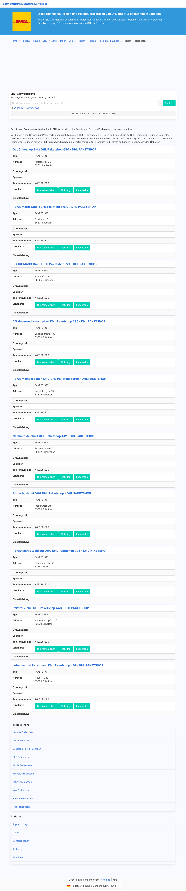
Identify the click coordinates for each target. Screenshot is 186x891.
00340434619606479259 (27, 108)
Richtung (65, 190)
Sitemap (105, 879)
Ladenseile (82, 190)
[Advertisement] (96, 67)
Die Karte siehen (46, 190)
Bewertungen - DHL (62, 40)
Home (14, 40)
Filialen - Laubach (109, 40)
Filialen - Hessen (87, 40)
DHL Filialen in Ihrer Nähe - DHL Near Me (93, 113)
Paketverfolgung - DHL (34, 40)
